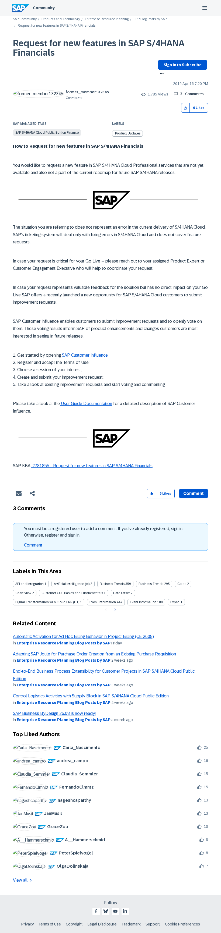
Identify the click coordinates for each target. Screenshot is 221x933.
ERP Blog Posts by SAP (150, 19)
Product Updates (127, 133)
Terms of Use (50, 924)
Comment (33, 545)
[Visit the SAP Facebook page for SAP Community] (96, 911)
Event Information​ (143, 602)
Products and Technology (61, 19)
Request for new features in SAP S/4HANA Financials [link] (56, 25)
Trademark (131, 924)
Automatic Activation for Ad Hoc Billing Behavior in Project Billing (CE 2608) (83, 636)
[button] (185, 108)
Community (44, 8)
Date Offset (121, 593)
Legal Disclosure (102, 924)
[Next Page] (114, 610)
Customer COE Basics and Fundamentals (72, 593)
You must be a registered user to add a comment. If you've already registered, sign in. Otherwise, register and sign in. (103, 531)
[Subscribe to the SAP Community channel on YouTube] (115, 911)
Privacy (27, 924)
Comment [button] (193, 493)
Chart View (23, 593)
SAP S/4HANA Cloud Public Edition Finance (47, 132)
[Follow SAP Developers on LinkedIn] (125, 911)
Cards (181, 584)
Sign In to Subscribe (183, 65)
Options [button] (161, 74)
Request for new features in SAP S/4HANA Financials (98, 48)
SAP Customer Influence (85, 355)
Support (153, 924)
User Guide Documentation (86, 403)
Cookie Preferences (182, 924)
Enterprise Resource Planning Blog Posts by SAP (63, 643)
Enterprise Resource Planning (107, 19)
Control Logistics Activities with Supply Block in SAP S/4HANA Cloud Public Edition (91, 696)
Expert (175, 602)
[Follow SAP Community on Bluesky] (105, 911)
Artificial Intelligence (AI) (71, 584)
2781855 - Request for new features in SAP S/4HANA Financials (92, 465)
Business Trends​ (151, 584)
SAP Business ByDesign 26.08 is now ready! (54, 713)
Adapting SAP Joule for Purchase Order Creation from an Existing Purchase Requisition (94, 654)
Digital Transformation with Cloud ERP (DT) (47, 602)
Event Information (102, 602)
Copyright (74, 924)
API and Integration (29, 584)
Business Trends (112, 584)
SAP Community (25, 19)
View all (20, 880)
